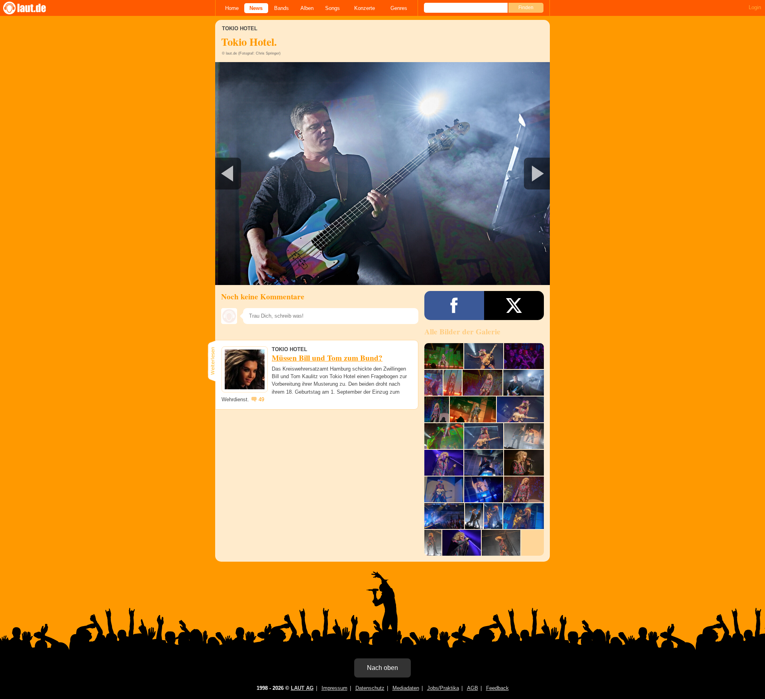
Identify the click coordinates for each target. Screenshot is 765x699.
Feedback (497, 688)
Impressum (334, 688)
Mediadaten (405, 688)
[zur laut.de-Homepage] (32, 8)
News (256, 8)
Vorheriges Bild (270, 173)
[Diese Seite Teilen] (454, 305)
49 (261, 399)
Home (232, 8)
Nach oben (382, 667)
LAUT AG (302, 688)
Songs (332, 8)
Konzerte (364, 8)
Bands (281, 8)
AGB (472, 688)
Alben (307, 8)
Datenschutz (369, 688)
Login (755, 7)
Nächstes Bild (382, 173)
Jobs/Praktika (443, 688)
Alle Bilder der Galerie (462, 331)
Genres (398, 8)
